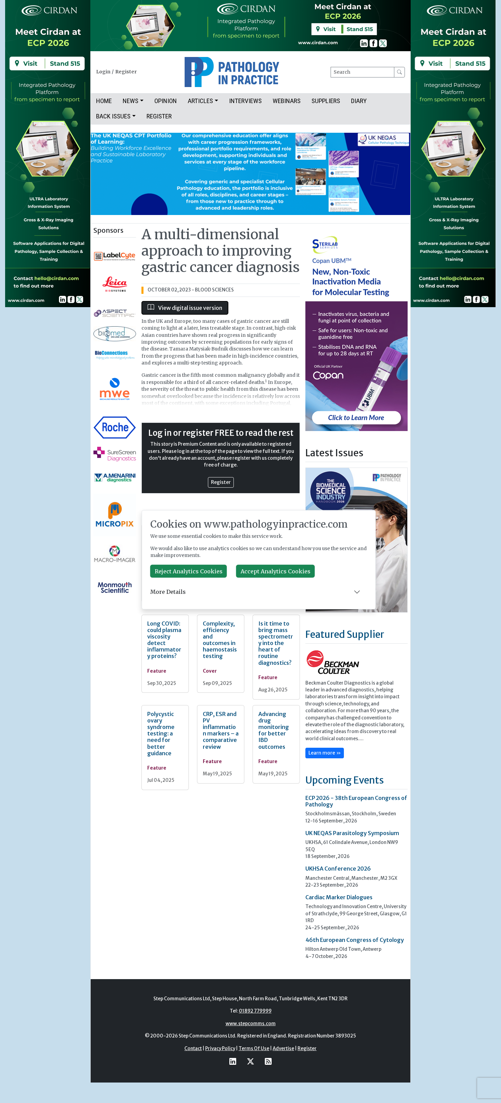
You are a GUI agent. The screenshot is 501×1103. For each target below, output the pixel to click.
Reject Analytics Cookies (189, 571)
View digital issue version (189, 307)
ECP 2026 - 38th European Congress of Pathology (356, 801)
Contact (193, 1048)
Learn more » (324, 753)
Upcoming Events (344, 780)
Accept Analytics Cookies (275, 571)
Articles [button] (200, 101)
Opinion (165, 101)
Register (126, 72)
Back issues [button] (113, 116)
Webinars (287, 101)
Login (103, 72)
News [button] (130, 101)
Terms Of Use (254, 1048)
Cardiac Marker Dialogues (339, 897)
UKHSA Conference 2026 (338, 868)
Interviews (245, 101)
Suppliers (326, 101)
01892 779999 (255, 1011)
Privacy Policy (220, 1048)
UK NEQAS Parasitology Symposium (352, 833)
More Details (168, 591)
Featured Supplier (344, 634)
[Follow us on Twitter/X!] (250, 1061)
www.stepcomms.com (251, 1024)
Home (104, 101)
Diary (359, 101)
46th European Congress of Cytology (354, 939)
